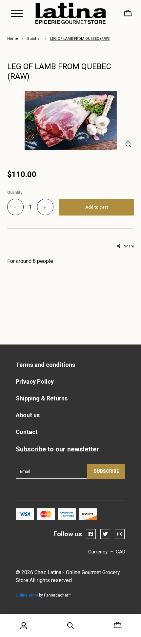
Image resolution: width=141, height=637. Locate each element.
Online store (27, 595)
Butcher (34, 39)
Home (12, 39)
